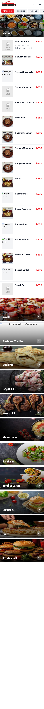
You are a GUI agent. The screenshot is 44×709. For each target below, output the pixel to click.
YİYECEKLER (7, 11)
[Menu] (39, 3)
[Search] (34, 3)
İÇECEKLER (21, 11)
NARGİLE (33, 11)
